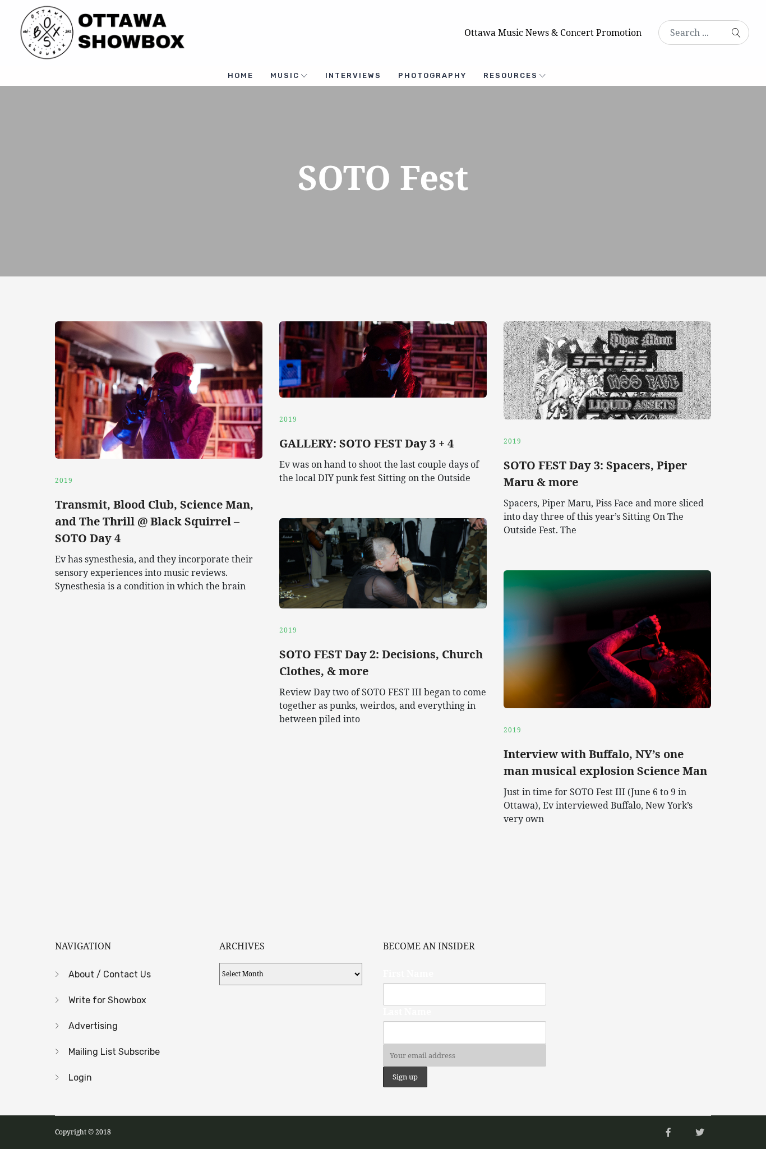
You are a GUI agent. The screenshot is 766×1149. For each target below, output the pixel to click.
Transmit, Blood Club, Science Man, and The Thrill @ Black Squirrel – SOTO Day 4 (154, 521)
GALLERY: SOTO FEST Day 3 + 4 (366, 443)
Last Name (407, 1011)
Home (240, 75)
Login (80, 1077)
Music (284, 75)
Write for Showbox (107, 1000)
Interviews (353, 75)
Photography (432, 75)
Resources (510, 75)
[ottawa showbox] (101, 31)
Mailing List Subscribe (114, 1051)
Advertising (93, 1026)
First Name (408, 973)
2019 (64, 480)
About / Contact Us (109, 974)
